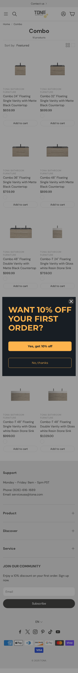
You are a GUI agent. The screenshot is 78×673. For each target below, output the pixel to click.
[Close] (71, 301)
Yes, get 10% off (40, 346)
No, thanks (40, 363)
